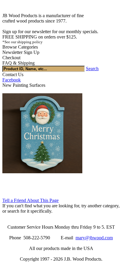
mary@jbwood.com (94, 237)
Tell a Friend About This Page (30, 200)
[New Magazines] (42, 171)
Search (92, 68)
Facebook (11, 79)
